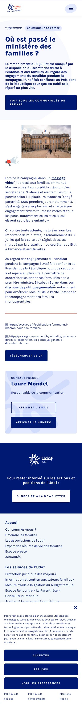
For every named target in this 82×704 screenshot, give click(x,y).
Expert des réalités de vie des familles (33, 546)
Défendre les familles (21, 535)
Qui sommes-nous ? (20, 529)
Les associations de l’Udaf (24, 540)
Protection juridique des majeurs (30, 574)
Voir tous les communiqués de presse (37, 102)
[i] (15, 183)
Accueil (12, 522)
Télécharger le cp (26, 355)
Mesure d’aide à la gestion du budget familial (39, 585)
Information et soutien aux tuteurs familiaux (39, 579)
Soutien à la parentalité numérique (32, 601)
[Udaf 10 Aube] (14, 8)
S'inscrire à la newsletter (41, 496)
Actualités (13, 557)
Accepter (41, 655)
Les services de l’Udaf (25, 567)
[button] (76, 607)
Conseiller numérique (21, 596)
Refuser (41, 669)
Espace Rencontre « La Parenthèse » (32, 590)
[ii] (7, 336)
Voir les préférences (41, 683)
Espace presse (16, 551)
